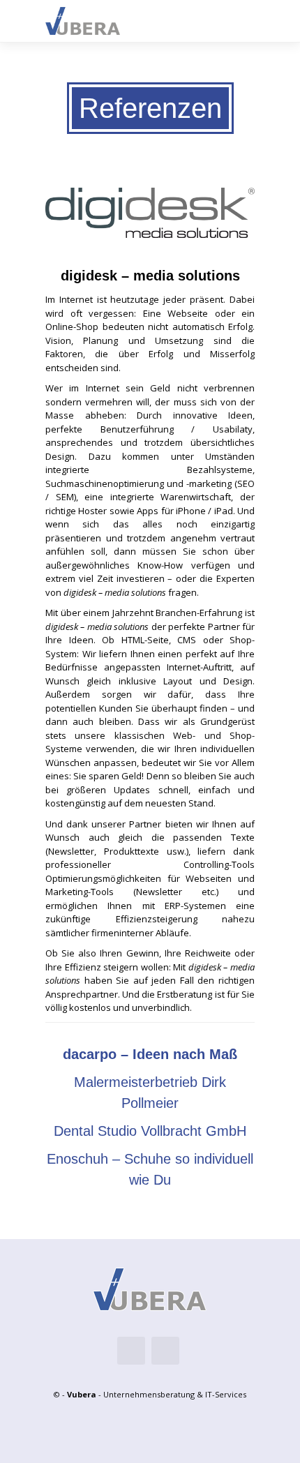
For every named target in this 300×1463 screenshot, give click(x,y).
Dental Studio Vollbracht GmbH (150, 1131)
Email (131, 1351)
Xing (165, 1351)
